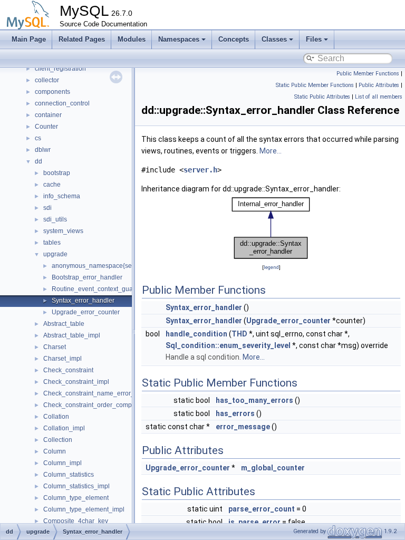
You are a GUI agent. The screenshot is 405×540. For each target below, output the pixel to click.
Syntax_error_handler (83, 300)
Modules (132, 39)
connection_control (62, 103)
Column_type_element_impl (83, 509)
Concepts (233, 39)
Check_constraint (68, 370)
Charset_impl (62, 358)
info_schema (61, 196)
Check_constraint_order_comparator (96, 405)
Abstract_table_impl (71, 335)
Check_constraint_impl (76, 381)
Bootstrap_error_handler (87, 277)
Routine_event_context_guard (95, 289)
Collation (56, 416)
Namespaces (178, 39)
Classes (274, 39)
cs (38, 138)
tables (52, 242)
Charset (54, 347)
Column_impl (62, 463)
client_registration (60, 68)
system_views (63, 231)
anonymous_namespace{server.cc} (102, 265)
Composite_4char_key (75, 521)
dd (38, 161)
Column (54, 451)
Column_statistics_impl (76, 486)
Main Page (29, 39)
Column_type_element (76, 498)
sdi (47, 207)
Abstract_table (63, 323)
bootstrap (56, 173)
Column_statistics (68, 474)
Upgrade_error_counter (86, 312)
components (52, 91)
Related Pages (82, 39)
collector (47, 80)
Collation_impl (64, 428)
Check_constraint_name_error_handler (100, 393)
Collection (57, 439)
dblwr (43, 149)
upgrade (55, 254)
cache (52, 184)
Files (314, 39)
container (48, 115)
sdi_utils (55, 219)
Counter (46, 126)
